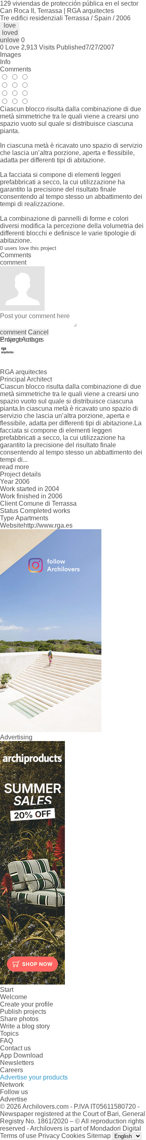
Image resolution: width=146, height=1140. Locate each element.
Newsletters (17, 1062)
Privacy (49, 1135)
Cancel (38, 332)
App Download (21, 1055)
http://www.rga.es (48, 525)
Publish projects (23, 1011)
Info (5, 61)
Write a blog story (25, 1026)
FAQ (6, 1040)
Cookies (73, 1135)
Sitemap (99, 1135)
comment (13, 332)
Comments (15, 69)
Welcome (13, 996)
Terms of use (18, 1135)
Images (10, 54)
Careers (11, 1070)
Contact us (15, 1048)
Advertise (13, 1099)
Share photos (19, 1018)
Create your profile (26, 1004)
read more (14, 466)
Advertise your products (34, 1077)
